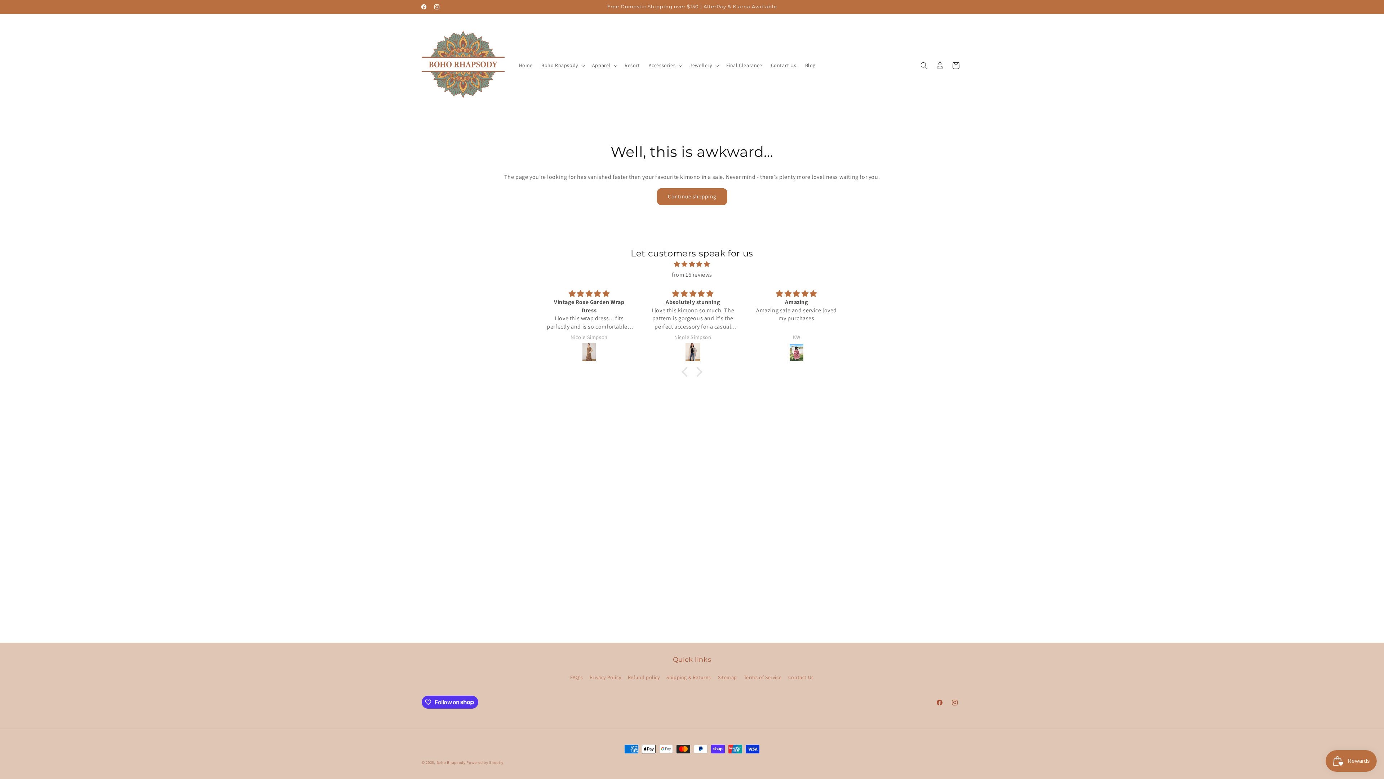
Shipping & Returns (688, 677)
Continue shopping (692, 196)
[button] (562, 65)
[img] (692, 264)
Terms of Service (763, 677)
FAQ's (576, 677)
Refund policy (644, 677)
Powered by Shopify (485, 762)
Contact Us (801, 677)
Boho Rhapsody (451, 762)
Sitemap (727, 677)
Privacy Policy (605, 677)
